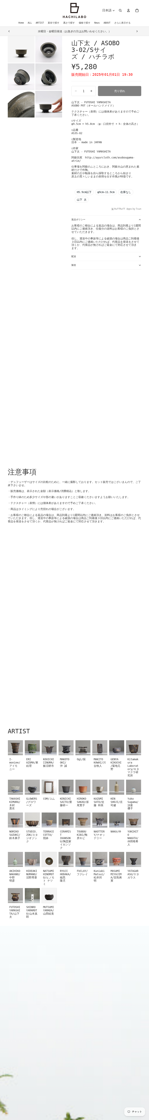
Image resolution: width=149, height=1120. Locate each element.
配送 (73, 256)
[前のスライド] (9, 31)
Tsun (138, 209)
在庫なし (125, 192)
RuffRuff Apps (123, 209)
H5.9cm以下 (84, 192)
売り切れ (119, 91)
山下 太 (82, 199)
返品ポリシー (78, 219)
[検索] (120, 10)
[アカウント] (128, 10)
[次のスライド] (137, 31)
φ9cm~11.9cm (105, 192)
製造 (73, 265)
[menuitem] (122, 23)
